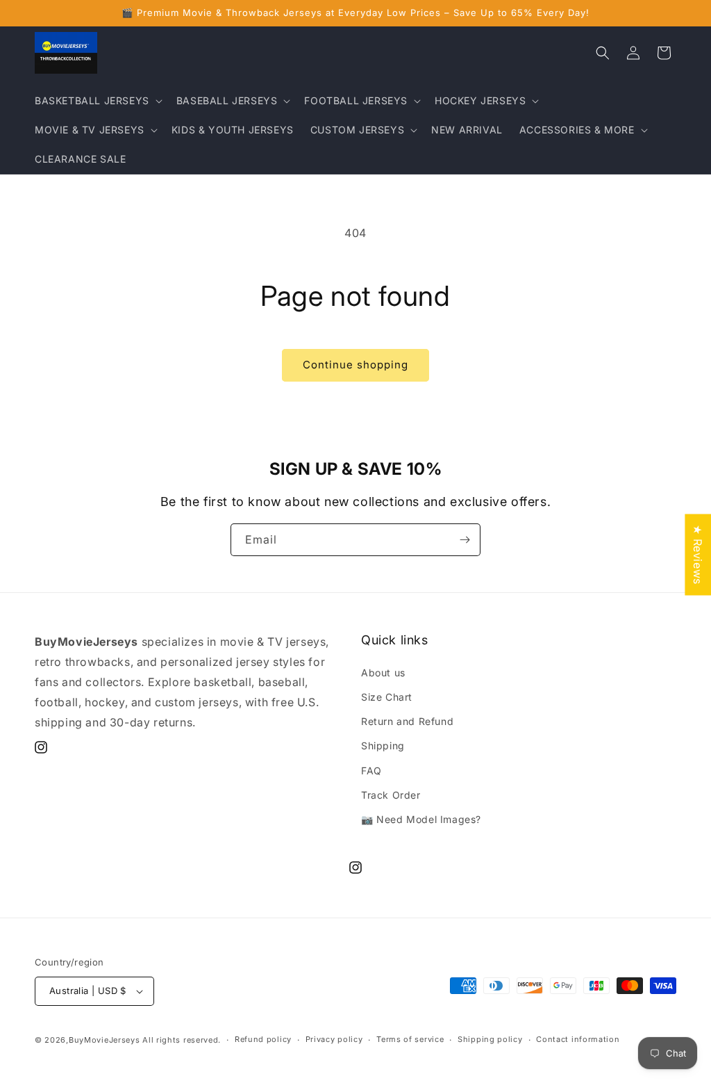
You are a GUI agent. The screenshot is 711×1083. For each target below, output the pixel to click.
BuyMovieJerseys (104, 1040)
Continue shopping (355, 364)
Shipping (383, 745)
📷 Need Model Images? (421, 819)
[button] (97, 100)
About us (383, 672)
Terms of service (410, 1039)
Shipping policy (490, 1039)
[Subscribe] (464, 539)
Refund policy (263, 1039)
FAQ (371, 770)
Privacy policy (334, 1039)
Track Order (391, 795)
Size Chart (386, 697)
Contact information (577, 1039)
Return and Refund (407, 721)
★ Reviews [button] (698, 554)
